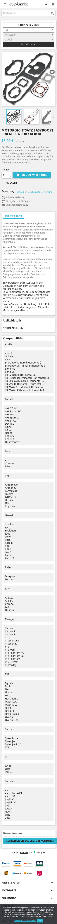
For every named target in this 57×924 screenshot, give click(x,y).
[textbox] (28, 30)
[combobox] (28, 29)
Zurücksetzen (28, 44)
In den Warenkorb (31, 175)
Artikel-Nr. (9, 327)
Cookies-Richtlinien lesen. (25, 921)
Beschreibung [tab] (13, 215)
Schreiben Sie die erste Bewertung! (35, 191)
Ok (40, 921)
